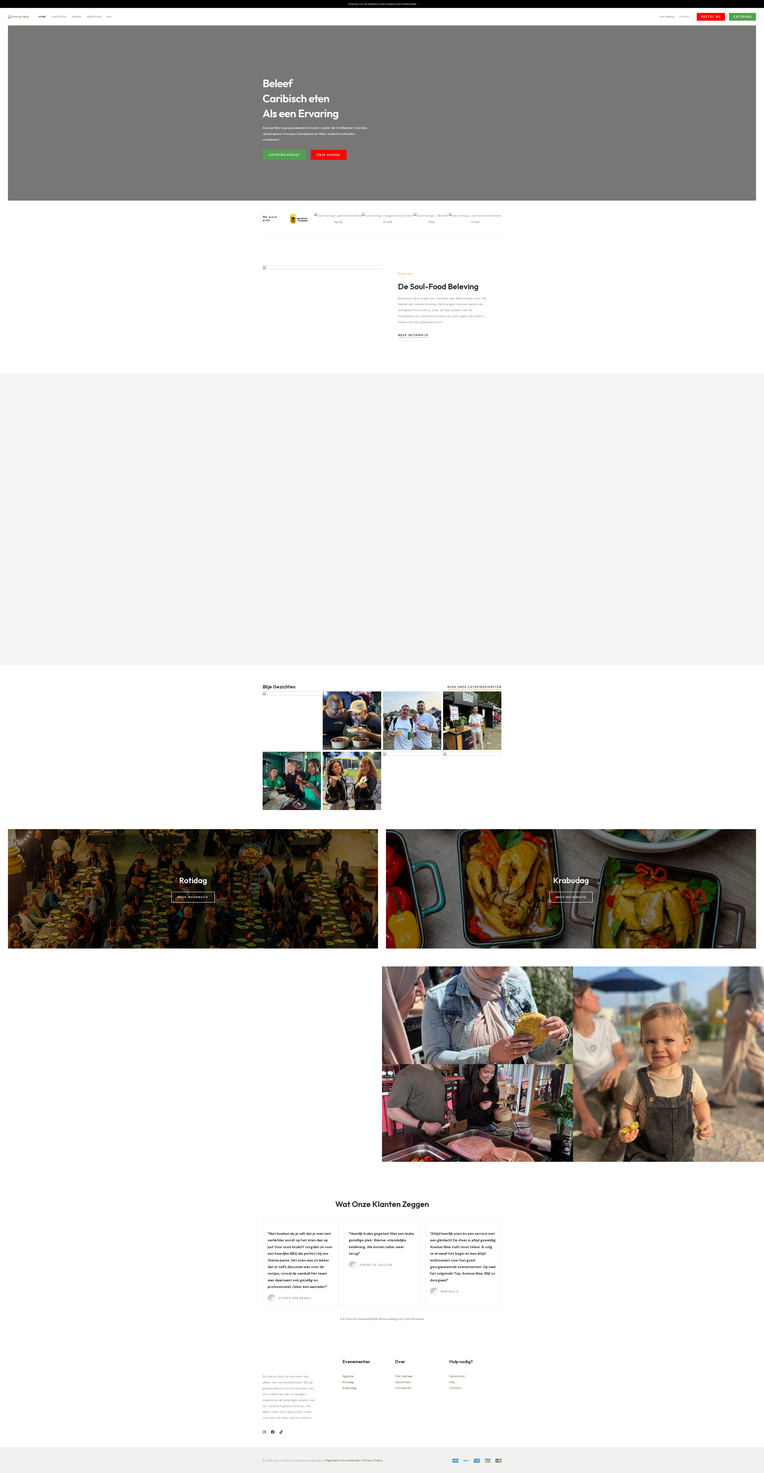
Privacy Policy (373, 1460)
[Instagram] (264, 1432)
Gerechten (403, 1382)
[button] (711, 17)
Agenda (348, 1376)
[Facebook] (273, 1432)
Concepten (403, 1388)
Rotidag (348, 1382)
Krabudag (349, 1388)
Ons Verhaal (403, 1376)
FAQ (452, 1382)
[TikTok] (281, 1432)
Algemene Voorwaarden (343, 1460)
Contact (455, 1388)
